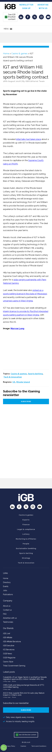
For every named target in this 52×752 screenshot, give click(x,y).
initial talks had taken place (28, 139)
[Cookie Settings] (4, 747)
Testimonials (8, 622)
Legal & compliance (26, 529)
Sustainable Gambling (26, 548)
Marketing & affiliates (26, 539)
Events (5, 586)
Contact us (7, 610)
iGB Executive (8, 646)
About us (6, 606)
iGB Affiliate (7, 637)
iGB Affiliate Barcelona (12, 642)
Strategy (26, 558)
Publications (8, 594)
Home (6, 53)
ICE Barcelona (8, 650)
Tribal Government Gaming (14, 666)
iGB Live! (6, 633)
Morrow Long (17, 328)
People (26, 544)
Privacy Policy (10, 746)
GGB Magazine (9, 658)
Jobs (5, 590)
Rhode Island (23, 382)
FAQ (4, 614)
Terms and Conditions (38, 746)
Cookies (23, 746)
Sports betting (35, 374)
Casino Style (8, 662)
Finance (26, 524)
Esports (26, 520)
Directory (7, 582)
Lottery (26, 534)
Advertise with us (10, 618)
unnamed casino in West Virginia (18, 301)
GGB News (7, 654)
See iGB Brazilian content (10, 16)
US (13, 382)
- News (13, 681)
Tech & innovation (13, 377)
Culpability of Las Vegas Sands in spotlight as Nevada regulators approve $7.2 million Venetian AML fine (25, 678)
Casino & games (19, 53)
